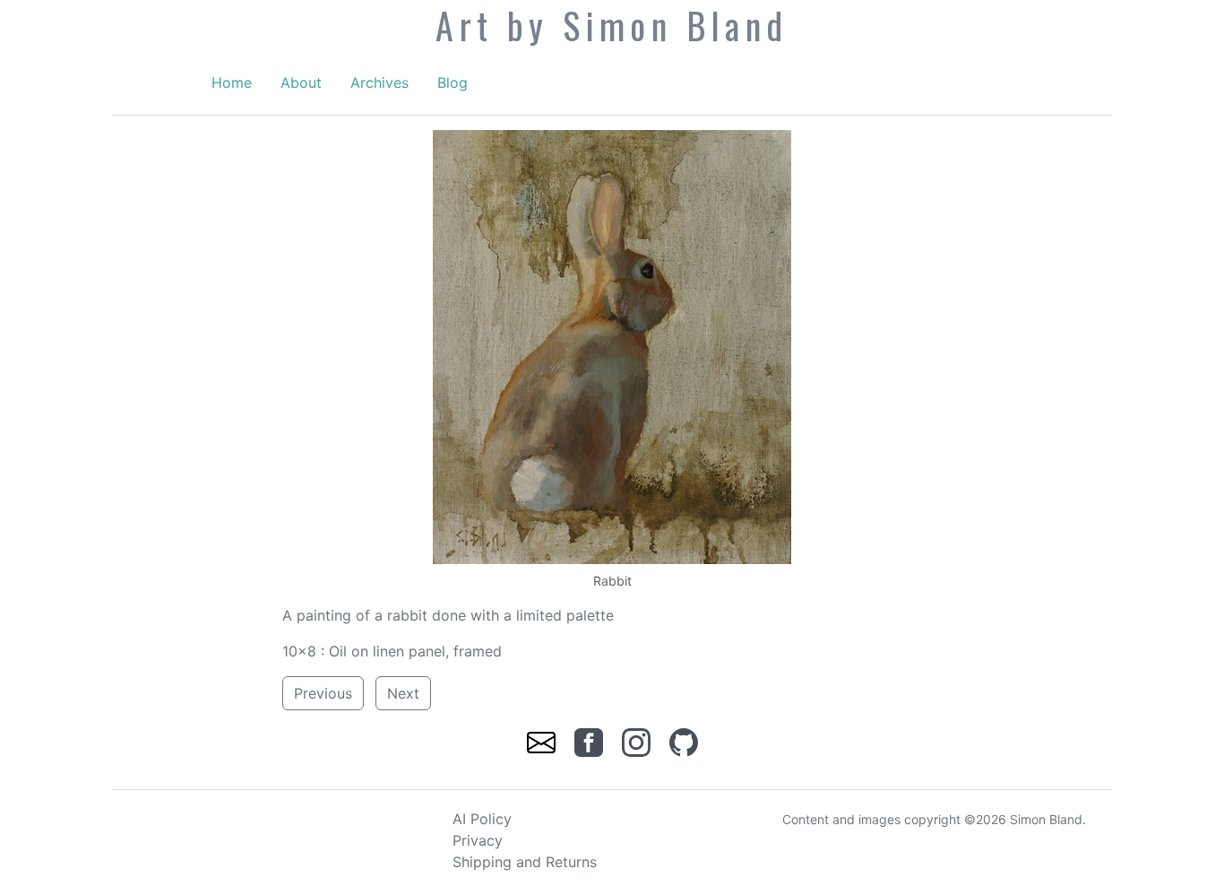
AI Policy (482, 819)
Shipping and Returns (525, 862)
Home (231, 82)
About (301, 82)
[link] (543, 741)
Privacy (478, 840)
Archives (379, 82)
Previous (323, 693)
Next (403, 693)
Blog (452, 82)
